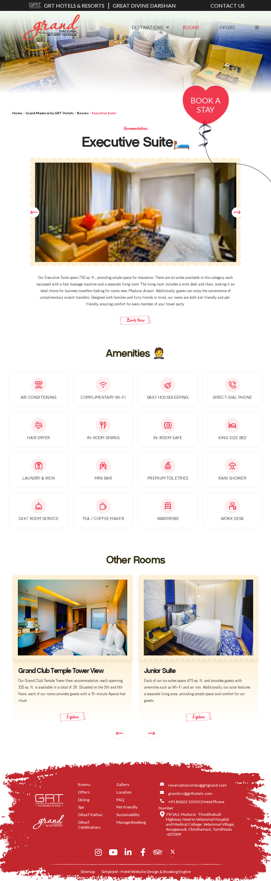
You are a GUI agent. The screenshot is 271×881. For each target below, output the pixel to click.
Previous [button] (33, 212)
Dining (83, 799)
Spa (81, 806)
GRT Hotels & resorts (74, 5)
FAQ (120, 799)
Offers (227, 27)
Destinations (147, 27)
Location (124, 792)
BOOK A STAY (205, 104)
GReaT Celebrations (89, 825)
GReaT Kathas (90, 814)
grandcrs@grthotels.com (190, 793)
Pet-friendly (126, 806)
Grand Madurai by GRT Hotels (49, 113)
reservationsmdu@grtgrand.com (197, 785)
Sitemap (88, 871)
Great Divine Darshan (144, 5)
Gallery (122, 784)
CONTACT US (228, 5)
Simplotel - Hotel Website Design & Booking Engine (146, 871)
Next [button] (237, 212)
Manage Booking (131, 822)
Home (17, 113)
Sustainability (127, 814)
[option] (136, 212)
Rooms (191, 27)
